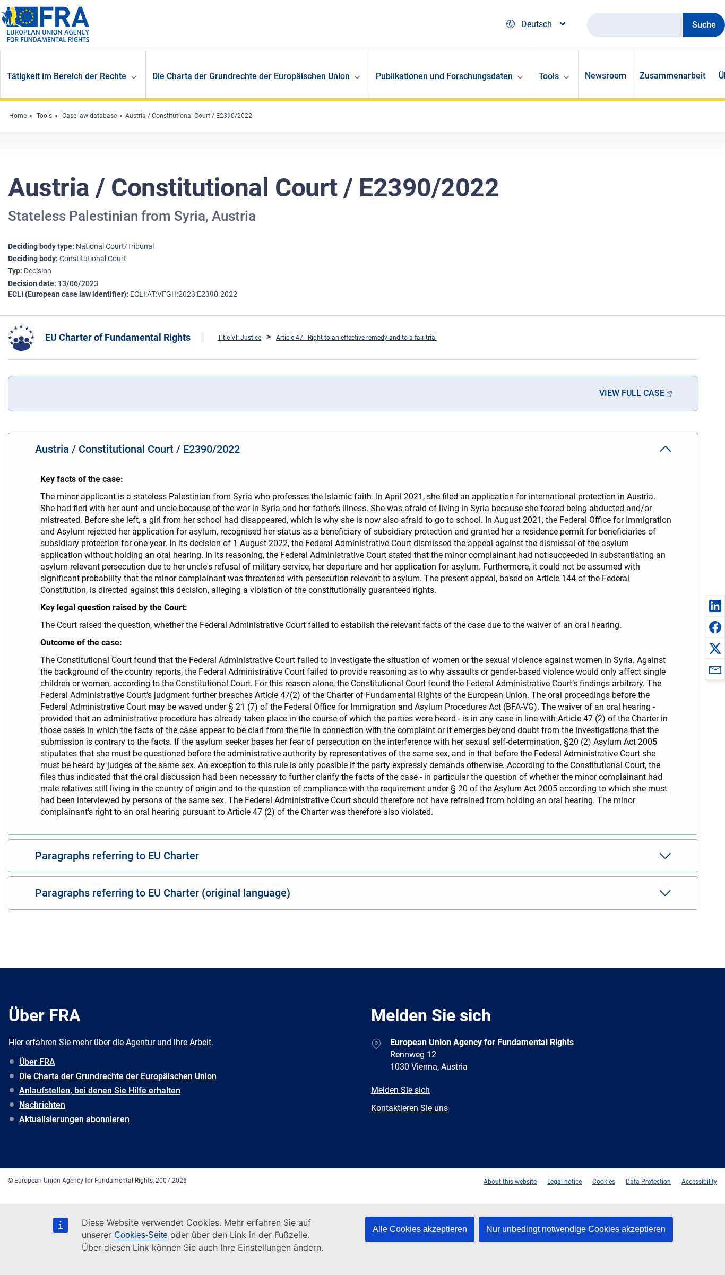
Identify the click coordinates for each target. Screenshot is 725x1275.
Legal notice (564, 1181)
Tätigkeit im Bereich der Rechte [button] (66, 76)
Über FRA (37, 1062)
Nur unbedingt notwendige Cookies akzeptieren (576, 1229)
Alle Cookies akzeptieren (420, 1229)
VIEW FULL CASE (631, 393)
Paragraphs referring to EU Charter (117, 855)
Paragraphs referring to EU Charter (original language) (162, 892)
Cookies (603, 1181)
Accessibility (699, 1181)
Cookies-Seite (141, 1234)
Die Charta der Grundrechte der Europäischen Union (118, 1076)
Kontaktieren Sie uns (409, 1108)
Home (18, 115)
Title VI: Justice (239, 337)
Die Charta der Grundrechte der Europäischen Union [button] (251, 76)
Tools (44, 115)
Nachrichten (42, 1105)
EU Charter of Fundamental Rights (118, 337)
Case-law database (89, 115)
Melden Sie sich (400, 1090)
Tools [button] (549, 76)
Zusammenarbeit (672, 76)
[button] (714, 605)
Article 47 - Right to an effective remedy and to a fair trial (356, 337)
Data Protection (648, 1181)
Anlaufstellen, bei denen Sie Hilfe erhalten (99, 1091)
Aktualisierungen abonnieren (74, 1119)
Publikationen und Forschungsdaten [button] (444, 76)
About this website (510, 1181)
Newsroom (605, 76)
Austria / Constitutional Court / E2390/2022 (188, 115)
